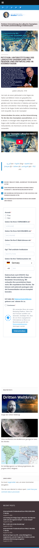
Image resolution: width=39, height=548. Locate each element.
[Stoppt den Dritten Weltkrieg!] (19, 403)
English (17, 164)
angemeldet (12, 482)
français (7, 166)
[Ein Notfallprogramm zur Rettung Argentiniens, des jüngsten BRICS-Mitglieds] (19, 455)
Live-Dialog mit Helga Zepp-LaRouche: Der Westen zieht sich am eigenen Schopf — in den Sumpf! (19, 519)
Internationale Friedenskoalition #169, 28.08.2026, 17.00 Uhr (19, 512)
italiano (15, 166)
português (25, 166)
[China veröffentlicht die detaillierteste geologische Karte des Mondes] (19, 428)
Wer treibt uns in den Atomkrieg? (13, 524)
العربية (9, 164)
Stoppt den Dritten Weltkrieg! (10, 415)
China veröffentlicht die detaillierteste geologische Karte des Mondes (19, 440)
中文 (34, 166)
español (27, 164)
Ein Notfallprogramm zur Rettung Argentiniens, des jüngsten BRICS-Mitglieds (17, 467)
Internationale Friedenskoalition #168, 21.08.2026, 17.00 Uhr (19, 529)
